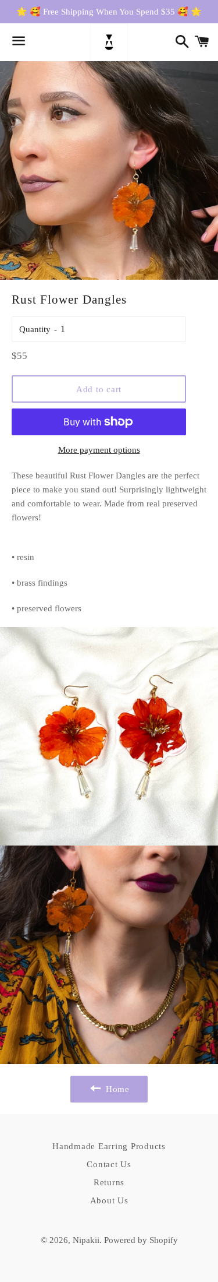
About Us (109, 1200)
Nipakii (86, 1240)
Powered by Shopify (141, 1240)
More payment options (99, 450)
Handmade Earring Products (109, 1146)
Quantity (35, 329)
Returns (109, 1182)
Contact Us (109, 1164)
